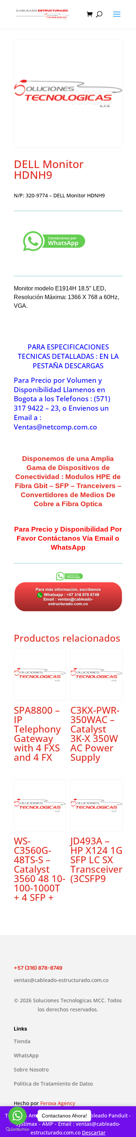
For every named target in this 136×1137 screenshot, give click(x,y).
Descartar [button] (94, 1132)
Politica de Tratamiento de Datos (53, 1083)
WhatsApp (26, 1055)
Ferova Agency (57, 1103)
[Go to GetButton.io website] (17, 1129)
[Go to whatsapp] (17, 1116)
